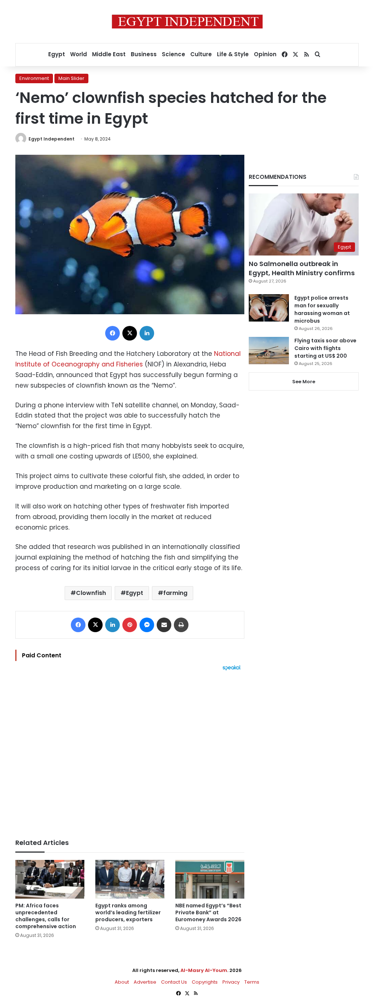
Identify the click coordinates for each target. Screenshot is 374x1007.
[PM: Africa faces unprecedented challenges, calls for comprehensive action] (49, 879)
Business (144, 54)
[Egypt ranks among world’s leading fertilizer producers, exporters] (129, 879)
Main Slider (71, 78)
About (122, 982)
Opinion (265, 54)
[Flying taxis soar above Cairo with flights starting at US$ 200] (269, 350)
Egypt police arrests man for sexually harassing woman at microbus (322, 309)
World (78, 54)
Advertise (145, 982)
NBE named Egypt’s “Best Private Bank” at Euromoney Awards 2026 (208, 912)
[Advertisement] (129, 751)
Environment (34, 78)
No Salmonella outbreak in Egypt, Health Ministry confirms (302, 268)
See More (303, 381)
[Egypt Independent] (187, 21)
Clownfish (91, 593)
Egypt (56, 54)
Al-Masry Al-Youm (203, 970)
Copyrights (205, 982)
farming (175, 593)
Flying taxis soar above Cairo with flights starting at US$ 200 (325, 348)
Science (173, 54)
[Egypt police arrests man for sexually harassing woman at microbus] (269, 308)
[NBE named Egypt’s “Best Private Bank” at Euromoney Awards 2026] (209, 879)
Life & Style (233, 54)
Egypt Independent (51, 139)
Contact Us (174, 982)
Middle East (109, 54)
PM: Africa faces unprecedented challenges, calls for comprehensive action (45, 916)
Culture (201, 54)
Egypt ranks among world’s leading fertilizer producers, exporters (128, 912)
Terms (251, 982)
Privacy (231, 982)
